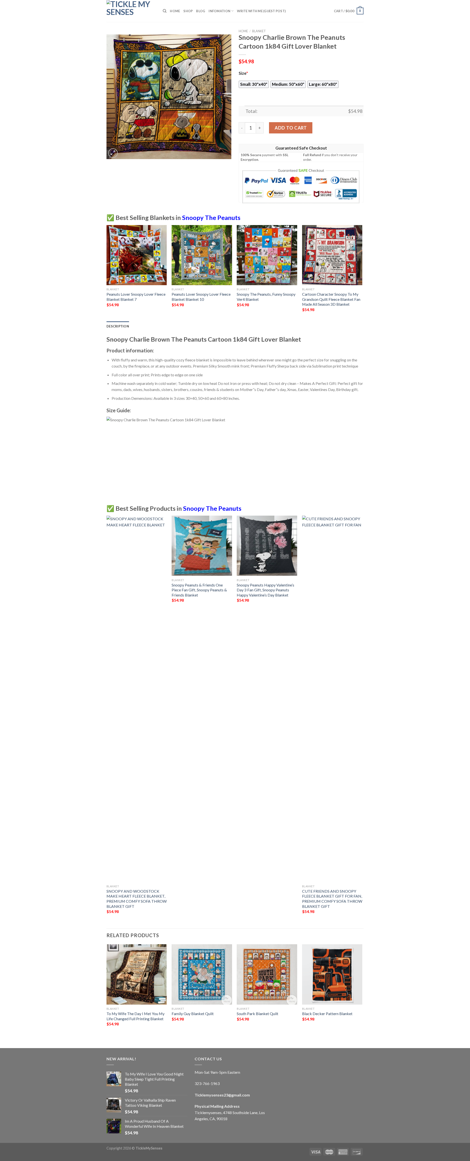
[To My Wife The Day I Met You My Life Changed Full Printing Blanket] (136, 974)
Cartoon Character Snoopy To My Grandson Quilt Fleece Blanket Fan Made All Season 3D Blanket (331, 299)
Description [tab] (117, 326)
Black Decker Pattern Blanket (327, 1013)
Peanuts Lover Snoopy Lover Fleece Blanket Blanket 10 (201, 297)
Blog (200, 11)
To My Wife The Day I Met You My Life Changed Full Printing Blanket (135, 1016)
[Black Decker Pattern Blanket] (332, 974)
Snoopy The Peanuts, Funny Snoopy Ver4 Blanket (266, 297)
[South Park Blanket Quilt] (267, 974)
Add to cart (291, 127)
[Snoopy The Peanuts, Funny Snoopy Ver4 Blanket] (267, 255)
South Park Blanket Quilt (257, 1013)
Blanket (259, 31)
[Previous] (106, 273)
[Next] (362, 273)
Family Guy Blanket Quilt (193, 1013)
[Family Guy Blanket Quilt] (202, 974)
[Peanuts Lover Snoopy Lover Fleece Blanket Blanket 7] (136, 255)
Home (175, 11)
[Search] (164, 11)
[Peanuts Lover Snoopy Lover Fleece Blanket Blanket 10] (202, 255)
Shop (188, 11)
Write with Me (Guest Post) (261, 11)
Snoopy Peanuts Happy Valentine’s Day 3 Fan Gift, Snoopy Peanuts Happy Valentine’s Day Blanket (265, 590)
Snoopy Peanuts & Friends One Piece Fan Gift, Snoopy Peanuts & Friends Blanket (199, 590)
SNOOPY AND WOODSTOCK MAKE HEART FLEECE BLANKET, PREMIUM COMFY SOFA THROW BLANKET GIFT (136, 899)
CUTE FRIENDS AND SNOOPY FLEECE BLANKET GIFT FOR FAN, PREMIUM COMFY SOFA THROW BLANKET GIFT (332, 899)
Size (243, 73)
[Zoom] (113, 153)
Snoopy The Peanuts (211, 217)
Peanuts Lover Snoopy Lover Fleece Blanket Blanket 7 (135, 297)
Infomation (219, 11)
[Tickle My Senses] (130, 11)
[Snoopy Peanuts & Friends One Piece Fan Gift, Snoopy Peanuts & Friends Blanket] (202, 546)
